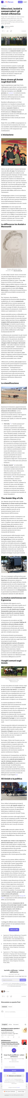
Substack (7, 1095)
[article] (14, 1033)
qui (17, 774)
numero (11, 93)
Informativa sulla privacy (15, 986)
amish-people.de (18, 270)
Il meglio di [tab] (4, 1024)
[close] (24, 1049)
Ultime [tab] (10, 1024)
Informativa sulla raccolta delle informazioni (17, 984)
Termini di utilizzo (18, 1079)
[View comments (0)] (7, 31)
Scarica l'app (21, 1091)
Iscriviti (20, 2)
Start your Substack (10, 1091)
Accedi (25, 2)
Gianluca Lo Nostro (9, 26)
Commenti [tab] (4, 1006)
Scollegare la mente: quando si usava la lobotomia (10, 1029)
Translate (4, 5)
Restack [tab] (10, 1006)
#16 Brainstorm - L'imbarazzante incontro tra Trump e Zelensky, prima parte (10, 1042)
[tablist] (7, 1006)
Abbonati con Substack (15, 1075)
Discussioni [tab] (16, 1024)
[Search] (25, 1024)
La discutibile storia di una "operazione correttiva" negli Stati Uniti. (9, 1032)
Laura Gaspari (11, 1035)
